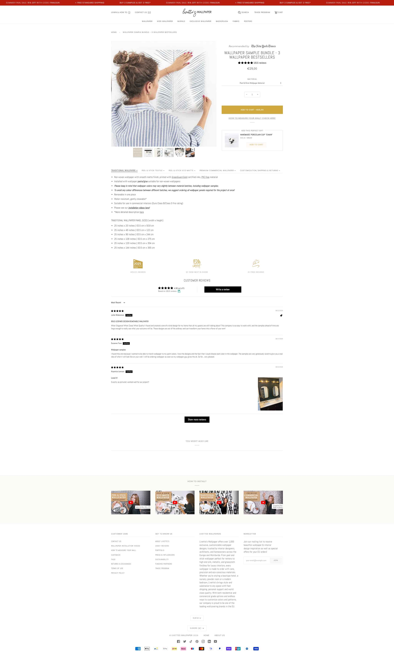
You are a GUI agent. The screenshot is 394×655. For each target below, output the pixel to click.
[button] (245, 62)
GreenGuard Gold (179, 177)
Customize (116, 555)
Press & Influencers (165, 555)
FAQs (113, 559)
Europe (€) (196, 628)
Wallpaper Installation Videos (125, 546)
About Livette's (162, 541)
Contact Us (116, 541)
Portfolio (159, 550)
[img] (117, 311)
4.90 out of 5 (179, 288)
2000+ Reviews (162, 546)
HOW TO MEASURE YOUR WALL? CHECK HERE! (252, 118)
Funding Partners (163, 564)
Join (276, 560)
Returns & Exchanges (121, 564)
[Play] (164, 111)
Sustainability (162, 559)
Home (114, 32)
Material (252, 79)
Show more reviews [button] (197, 419)
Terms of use (117, 568)
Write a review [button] (223, 289)
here (142, 212)
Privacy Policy (118, 573)
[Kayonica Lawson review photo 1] (270, 394)
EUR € (196, 618)
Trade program (162, 568)
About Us (220, 635)
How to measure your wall (123, 550)
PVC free (205, 177)
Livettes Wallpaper (182, 635)
